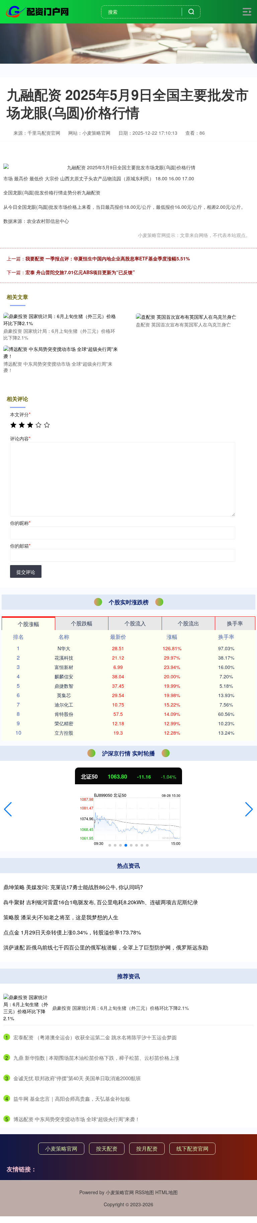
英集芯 (64, 695)
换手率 (235, 623)
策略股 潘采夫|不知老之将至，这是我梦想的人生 (60, 917)
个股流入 (135, 623)
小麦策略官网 (61, 1148)
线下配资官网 (192, 1148)
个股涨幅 (28, 624)
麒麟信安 (64, 676)
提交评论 (25, 571)
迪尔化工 (64, 704)
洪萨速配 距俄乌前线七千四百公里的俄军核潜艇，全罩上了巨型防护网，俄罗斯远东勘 (105, 947)
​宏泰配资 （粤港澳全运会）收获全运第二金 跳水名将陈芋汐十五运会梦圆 (95, 1037)
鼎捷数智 (64, 685)
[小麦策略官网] (38, 11)
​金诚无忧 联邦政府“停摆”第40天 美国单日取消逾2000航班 (77, 1078)
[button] (7, 809)
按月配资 (147, 1148)
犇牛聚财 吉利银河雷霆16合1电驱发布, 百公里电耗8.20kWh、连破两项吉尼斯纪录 (100, 902)
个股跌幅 (81, 623)
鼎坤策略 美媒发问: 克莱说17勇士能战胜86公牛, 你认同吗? (73, 887)
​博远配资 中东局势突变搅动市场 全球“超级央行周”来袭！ (76, 1118)
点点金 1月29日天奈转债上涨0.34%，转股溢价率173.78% (72, 932)
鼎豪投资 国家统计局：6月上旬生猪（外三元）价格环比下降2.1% (120, 1007)
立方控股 (64, 732)
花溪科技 (64, 657)
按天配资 (106, 1148)
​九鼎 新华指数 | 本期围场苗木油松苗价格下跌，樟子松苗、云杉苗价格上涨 (96, 1057)
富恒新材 (64, 667)
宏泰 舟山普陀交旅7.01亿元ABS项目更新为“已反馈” (80, 272)
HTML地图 (166, 1192)
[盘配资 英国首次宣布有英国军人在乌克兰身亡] (193, 316)
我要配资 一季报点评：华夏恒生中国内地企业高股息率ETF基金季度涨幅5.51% (107, 258)
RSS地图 (144, 1192)
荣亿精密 (64, 723)
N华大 (64, 648)
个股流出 (188, 623)
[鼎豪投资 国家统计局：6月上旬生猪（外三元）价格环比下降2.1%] (60, 319)
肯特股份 (64, 714)
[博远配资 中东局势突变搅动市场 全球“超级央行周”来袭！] (60, 351)
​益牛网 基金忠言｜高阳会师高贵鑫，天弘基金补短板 (71, 1098)
